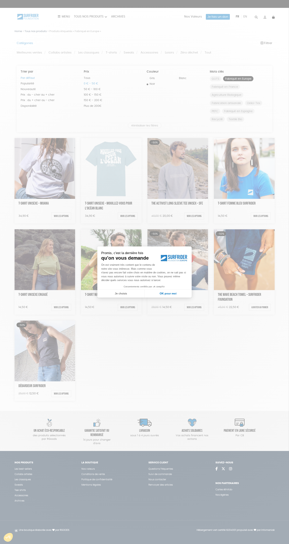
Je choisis (121, 293)
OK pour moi (168, 293)
